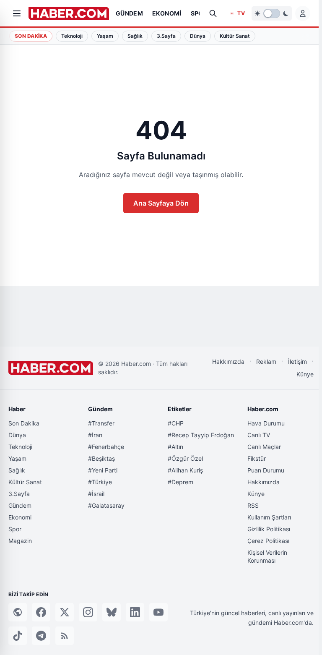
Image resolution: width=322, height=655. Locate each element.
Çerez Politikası (268, 540)
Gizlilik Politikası (268, 528)
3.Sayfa (19, 493)
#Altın (175, 446)
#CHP (176, 423)
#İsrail (96, 493)
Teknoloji (20, 446)
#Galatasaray (106, 505)
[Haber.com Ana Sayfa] (69, 13)
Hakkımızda (228, 361)
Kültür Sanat (25, 481)
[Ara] (213, 13)
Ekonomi (19, 517)
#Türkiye (100, 481)
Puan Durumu (265, 470)
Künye (305, 374)
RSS (253, 505)
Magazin (20, 540)
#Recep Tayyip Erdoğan (201, 434)
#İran (95, 434)
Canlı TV (258, 434)
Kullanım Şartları (269, 517)
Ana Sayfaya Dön (161, 203)
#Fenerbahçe (106, 446)
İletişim (297, 361)
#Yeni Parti (102, 470)
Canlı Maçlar (264, 446)
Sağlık (16, 470)
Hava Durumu (266, 423)
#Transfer (101, 423)
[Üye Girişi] (302, 13)
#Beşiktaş (101, 458)
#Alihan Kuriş (185, 470)
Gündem (19, 505)
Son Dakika (31, 36)
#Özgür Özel (185, 458)
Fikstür (256, 458)
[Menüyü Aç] (16, 13)
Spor (14, 528)
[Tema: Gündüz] (272, 13)
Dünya (17, 434)
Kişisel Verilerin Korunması (267, 556)
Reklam (266, 361)
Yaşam (17, 458)
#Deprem (180, 481)
